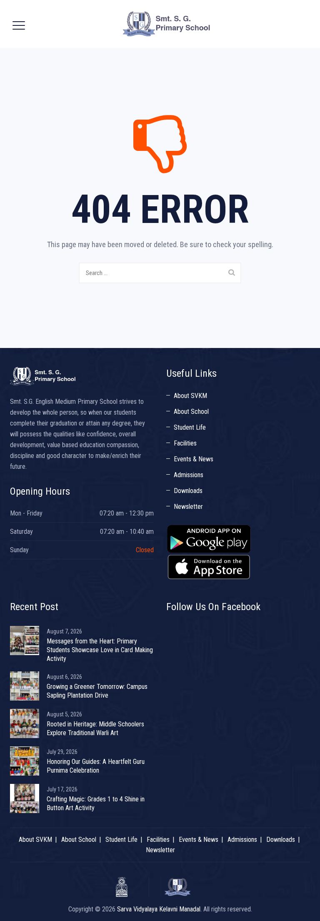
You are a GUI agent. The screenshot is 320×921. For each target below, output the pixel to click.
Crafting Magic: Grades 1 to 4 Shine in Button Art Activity (96, 803)
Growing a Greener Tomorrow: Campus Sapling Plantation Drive (97, 691)
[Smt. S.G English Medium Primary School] (167, 24)
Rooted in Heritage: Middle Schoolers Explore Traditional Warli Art (95, 728)
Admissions (188, 475)
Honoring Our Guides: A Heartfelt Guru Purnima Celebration (96, 766)
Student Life (190, 427)
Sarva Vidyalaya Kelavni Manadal (158, 909)
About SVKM (190, 396)
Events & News (193, 459)
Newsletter (188, 507)
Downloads (188, 491)
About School (191, 411)
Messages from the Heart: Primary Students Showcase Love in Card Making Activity (100, 650)
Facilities (185, 443)
